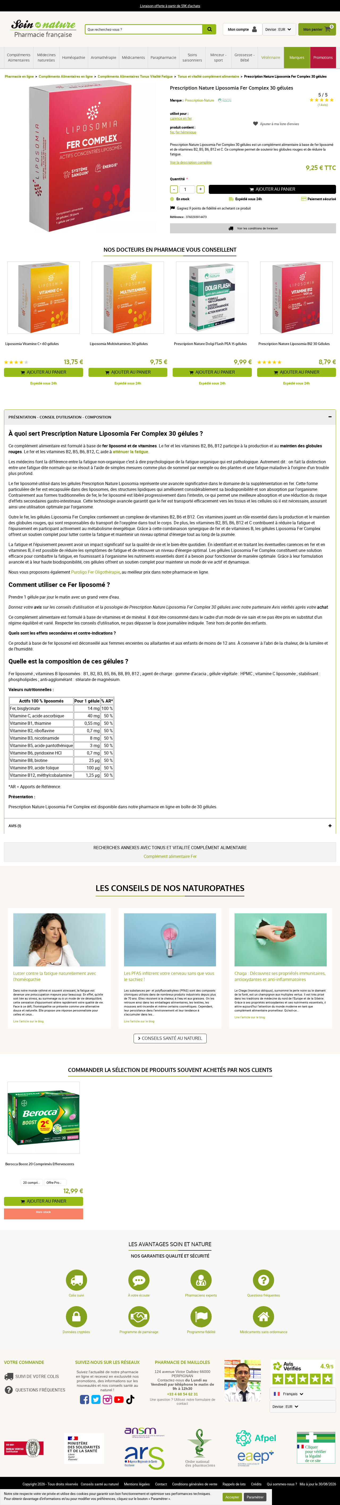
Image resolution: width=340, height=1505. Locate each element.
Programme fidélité (201, 1331)
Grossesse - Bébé (245, 57)
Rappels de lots (234, 1484)
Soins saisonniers (192, 57)
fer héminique (186, 132)
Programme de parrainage (139, 1331)
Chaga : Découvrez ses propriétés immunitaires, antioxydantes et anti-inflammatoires (280, 976)
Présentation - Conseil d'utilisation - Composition (59, 417)
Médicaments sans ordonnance (263, 1331)
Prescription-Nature (199, 100)
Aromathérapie (103, 57)
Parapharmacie (163, 57)
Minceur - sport (218, 57)
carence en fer (181, 118)
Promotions (323, 57)
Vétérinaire (270, 57)
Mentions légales (137, 1484)
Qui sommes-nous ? (282, 1484)
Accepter (232, 1497)
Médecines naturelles (46, 57)
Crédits (256, 1484)
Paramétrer (255, 1497)
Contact (161, 1484)
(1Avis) (323, 105)
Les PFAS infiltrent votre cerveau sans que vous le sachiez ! (169, 976)
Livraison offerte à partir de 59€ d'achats (170, 5)
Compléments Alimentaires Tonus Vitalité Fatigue (135, 76)
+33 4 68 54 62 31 (182, 1394)
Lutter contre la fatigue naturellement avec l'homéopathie (54, 976)
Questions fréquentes (263, 1295)
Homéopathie (73, 57)
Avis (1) (14, 825)
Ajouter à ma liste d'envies (279, 123)
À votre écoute (139, 1295)
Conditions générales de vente (194, 1484)
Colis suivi (76, 1295)
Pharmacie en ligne (19, 76)
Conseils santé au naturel (172, 1038)
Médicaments (133, 57)
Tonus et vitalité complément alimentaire (208, 76)
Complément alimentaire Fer (170, 856)
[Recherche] (209, 29)
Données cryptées (76, 1331)
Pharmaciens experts (201, 1295)
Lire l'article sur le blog (28, 1021)
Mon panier (312, 29)
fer (172, 132)
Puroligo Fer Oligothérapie (95, 572)
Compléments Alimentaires (19, 57)
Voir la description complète (191, 162)
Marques (297, 57)
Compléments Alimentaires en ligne (66, 76)
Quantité (177, 178)
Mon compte (238, 29)
